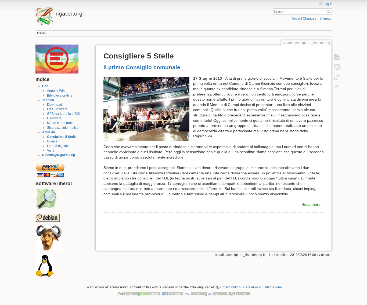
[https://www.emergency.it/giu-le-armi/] (56, 59)
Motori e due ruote (60, 123)
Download (54, 104)
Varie (51, 150)
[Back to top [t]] (337, 87)
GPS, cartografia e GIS (63, 114)
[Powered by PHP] (172, 293)
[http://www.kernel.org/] (44, 266)
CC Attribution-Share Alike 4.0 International (251, 287)
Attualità (48, 132)
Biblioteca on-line (60, 95)
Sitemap (325, 18)
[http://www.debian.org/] (47, 217)
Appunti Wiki (56, 91)
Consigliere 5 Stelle (62, 137)
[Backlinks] (337, 77)
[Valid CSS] (217, 293)
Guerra (52, 141)
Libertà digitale (58, 146)
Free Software (57, 109)
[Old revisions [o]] (337, 67)
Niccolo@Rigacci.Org (58, 155)
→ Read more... (310, 204)
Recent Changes (304, 18)
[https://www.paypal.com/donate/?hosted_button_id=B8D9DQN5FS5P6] (50, 169)
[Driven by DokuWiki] (239, 293)
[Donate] (150, 293)
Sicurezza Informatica (62, 128)
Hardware (54, 118)
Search (329, 11)
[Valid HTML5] (195, 293)
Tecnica (48, 100)
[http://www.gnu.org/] (48, 238)
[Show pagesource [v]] (337, 57)
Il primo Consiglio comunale (141, 67)
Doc (45, 86)
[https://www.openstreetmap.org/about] (46, 199)
